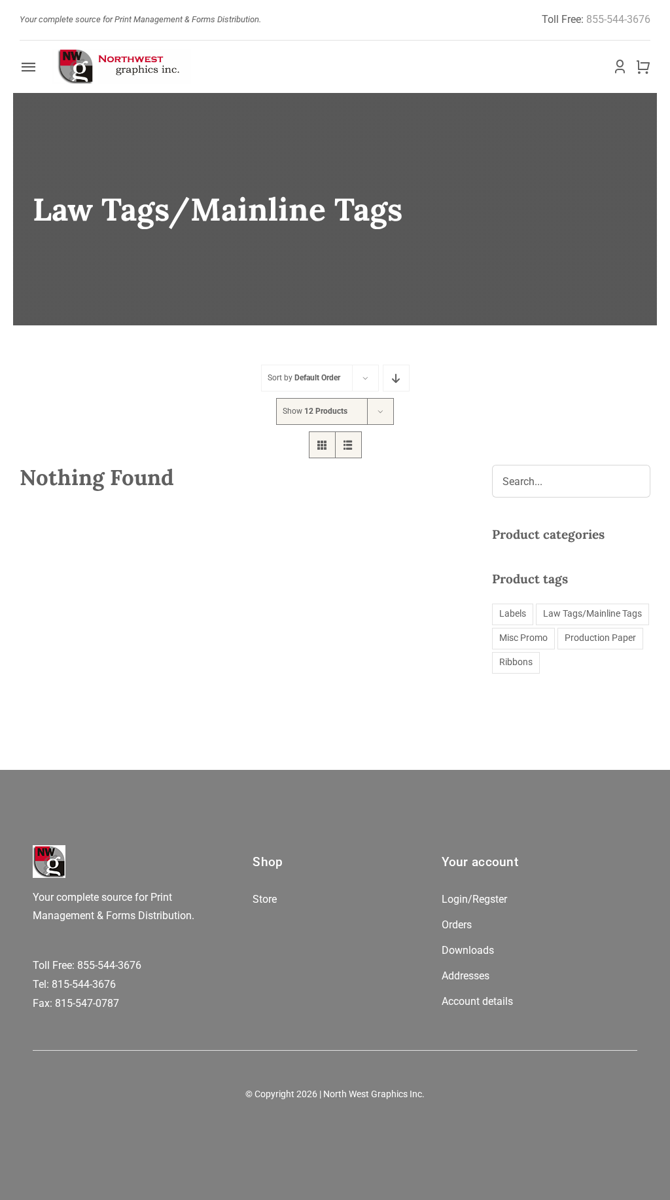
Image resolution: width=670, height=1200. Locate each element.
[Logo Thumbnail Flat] (49, 850)
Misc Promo (523, 638)
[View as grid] (322, 445)
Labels (512, 613)
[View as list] (348, 445)
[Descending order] (396, 378)
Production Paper (600, 638)
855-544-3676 (618, 19)
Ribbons (516, 662)
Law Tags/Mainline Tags (592, 613)
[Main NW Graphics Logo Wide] (121, 54)
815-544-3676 (84, 984)
